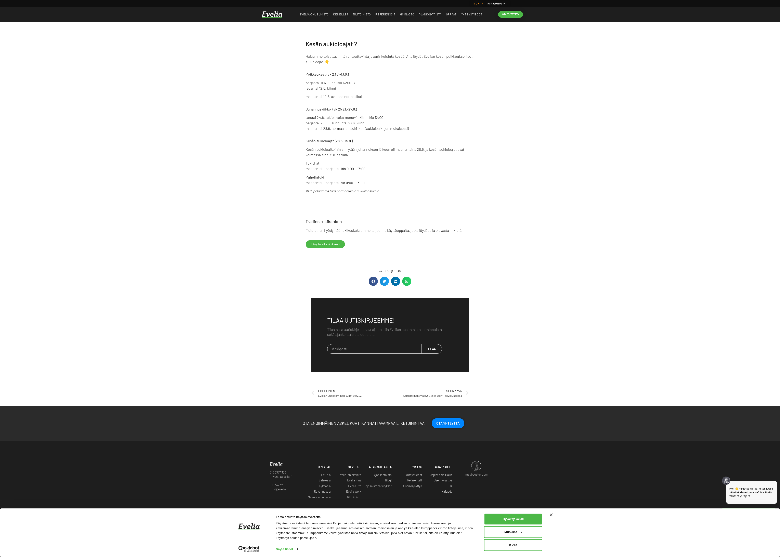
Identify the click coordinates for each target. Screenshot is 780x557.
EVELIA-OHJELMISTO (314, 14)
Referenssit (385, 14)
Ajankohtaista (430, 14)
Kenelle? (340, 14)
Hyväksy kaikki (513, 519)
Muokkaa (510, 532)
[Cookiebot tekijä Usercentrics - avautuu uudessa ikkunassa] (249, 549)
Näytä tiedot (284, 549)
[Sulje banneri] (551, 514)
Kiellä (513, 545)
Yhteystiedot (471, 14)
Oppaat (451, 14)
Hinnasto (407, 14)
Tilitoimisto (362, 14)
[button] (373, 281)
